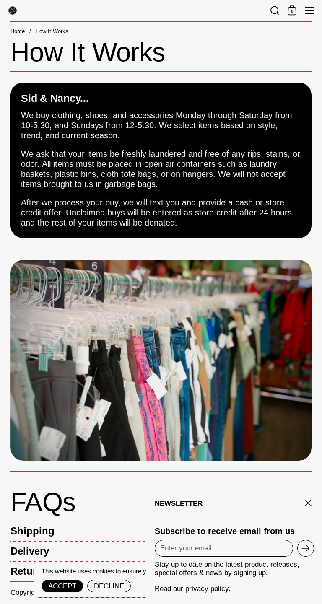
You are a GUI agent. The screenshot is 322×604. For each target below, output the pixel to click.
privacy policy (207, 589)
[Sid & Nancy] (135, 10)
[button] (274, 10)
